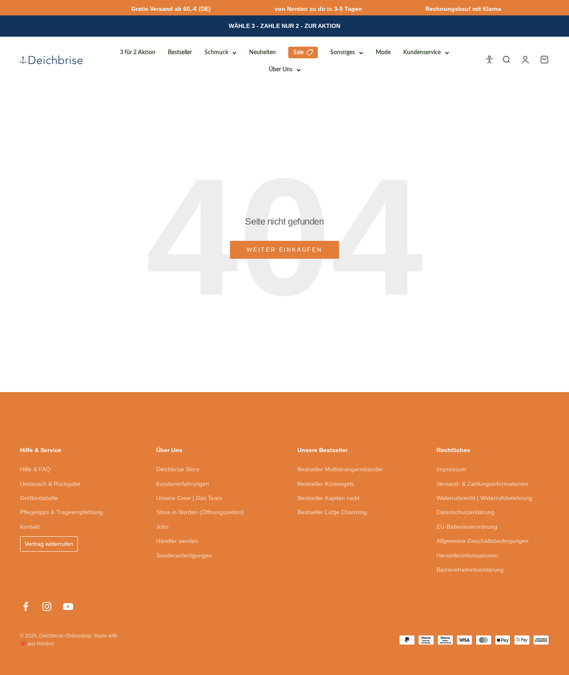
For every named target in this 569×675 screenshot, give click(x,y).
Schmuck (216, 52)
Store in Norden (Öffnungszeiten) (200, 512)
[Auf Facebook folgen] (25, 606)
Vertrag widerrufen (49, 543)
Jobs (162, 526)
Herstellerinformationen (467, 555)
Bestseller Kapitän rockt (328, 498)
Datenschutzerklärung (465, 512)
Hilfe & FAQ (35, 469)
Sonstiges (342, 52)
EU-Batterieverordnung (467, 526)
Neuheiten (262, 52)
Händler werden (177, 541)
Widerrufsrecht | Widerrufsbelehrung (484, 498)
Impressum (451, 469)
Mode (383, 52)
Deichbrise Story (178, 469)
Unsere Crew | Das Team (189, 498)
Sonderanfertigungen (184, 555)
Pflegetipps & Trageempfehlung (61, 512)
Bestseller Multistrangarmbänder (340, 469)
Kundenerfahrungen (182, 483)
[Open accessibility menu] (489, 59)
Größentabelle (39, 498)
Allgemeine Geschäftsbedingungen (483, 541)
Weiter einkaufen (284, 249)
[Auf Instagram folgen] (46, 606)
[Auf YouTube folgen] (68, 606)
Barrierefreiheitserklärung (470, 569)
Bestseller (180, 52)
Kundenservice (422, 52)
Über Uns (280, 69)
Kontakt (30, 526)
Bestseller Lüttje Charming (332, 512)
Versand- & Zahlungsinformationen (482, 483)
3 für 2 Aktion (137, 52)
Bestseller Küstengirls (325, 483)
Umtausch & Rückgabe (50, 483)
